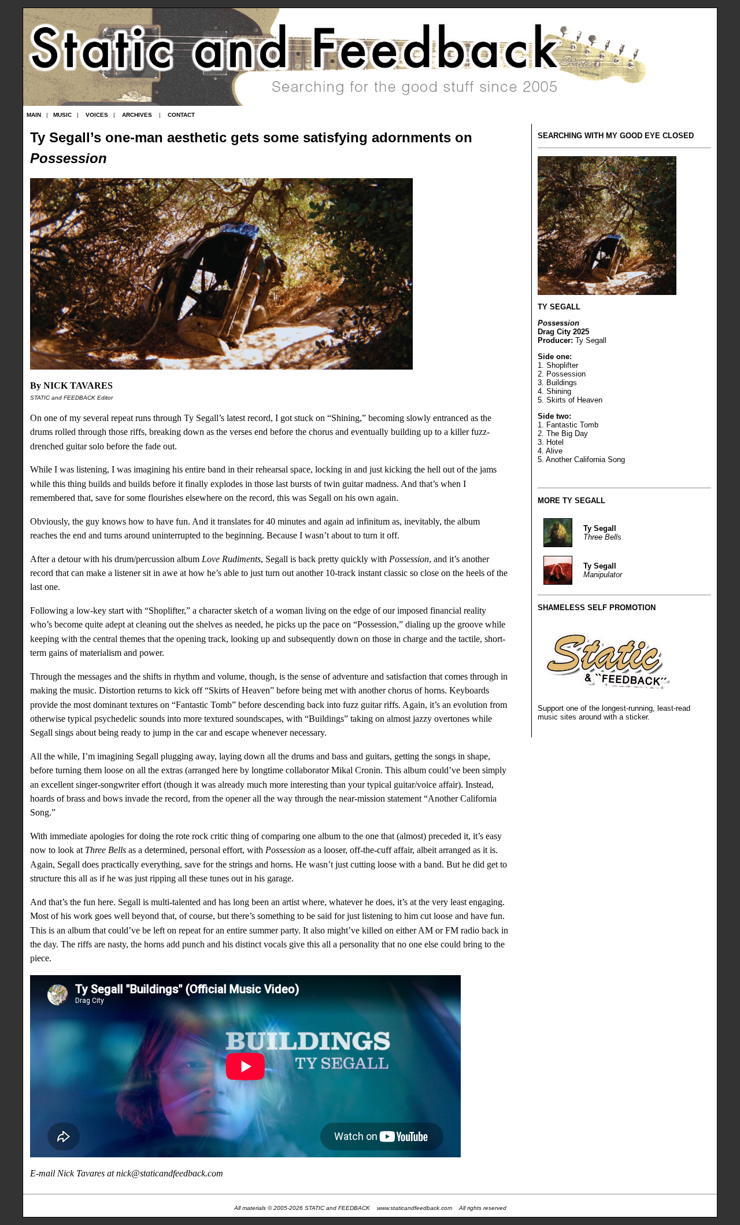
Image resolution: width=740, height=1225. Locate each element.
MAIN (34, 115)
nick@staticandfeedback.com (169, 1173)
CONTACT (181, 115)
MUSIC (62, 115)
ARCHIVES (137, 115)
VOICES (97, 115)
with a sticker (626, 717)
